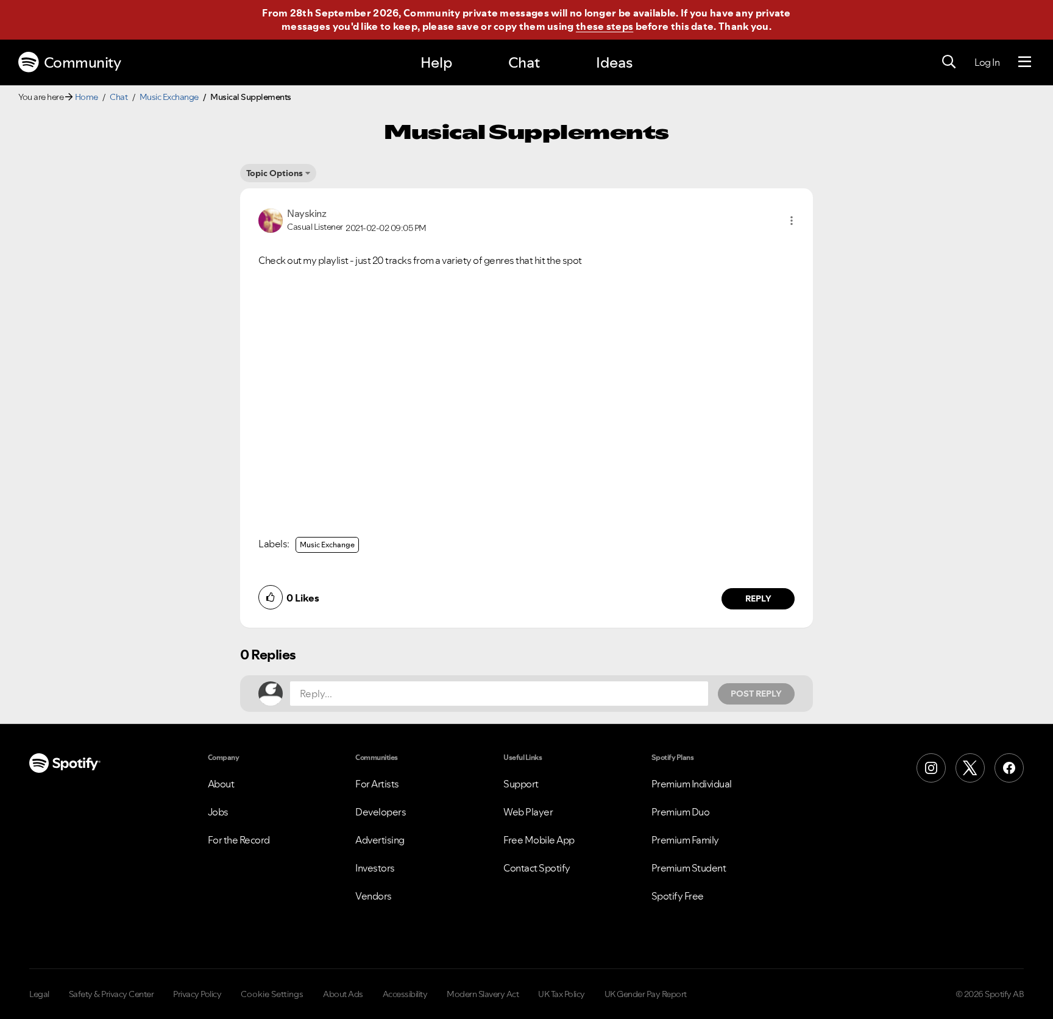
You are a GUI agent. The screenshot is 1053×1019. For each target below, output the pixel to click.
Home (86, 97)
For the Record (239, 840)
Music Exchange (169, 97)
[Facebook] (1009, 768)
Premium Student (688, 868)
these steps (604, 26)
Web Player (528, 811)
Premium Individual (691, 783)
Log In (986, 62)
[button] (791, 220)
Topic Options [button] (274, 173)
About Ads (343, 994)
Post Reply (756, 693)
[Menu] (1025, 62)
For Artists (377, 783)
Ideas (614, 62)
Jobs (218, 811)
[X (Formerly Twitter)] (970, 768)
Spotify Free (677, 896)
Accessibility (405, 994)
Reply (758, 598)
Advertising (380, 840)
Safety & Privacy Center (111, 994)
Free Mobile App (539, 840)
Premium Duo (680, 811)
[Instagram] (931, 768)
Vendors (373, 896)
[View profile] (270, 219)
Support (521, 783)
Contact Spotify (536, 868)
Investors (375, 868)
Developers (380, 811)
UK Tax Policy (561, 994)
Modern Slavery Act (483, 994)
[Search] (948, 62)
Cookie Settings (272, 994)
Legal (39, 994)
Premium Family (685, 840)
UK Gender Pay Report (645, 994)
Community (82, 62)
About (221, 783)
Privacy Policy (197, 994)
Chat (524, 62)
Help (436, 62)
